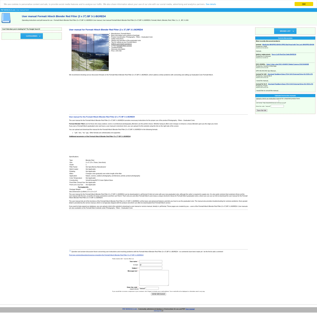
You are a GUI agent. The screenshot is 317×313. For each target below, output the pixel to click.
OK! (304, 4)
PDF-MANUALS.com (129, 309)
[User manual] (6, 24)
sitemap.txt (157, 311)
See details (211, 4)
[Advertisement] (143, 94)
